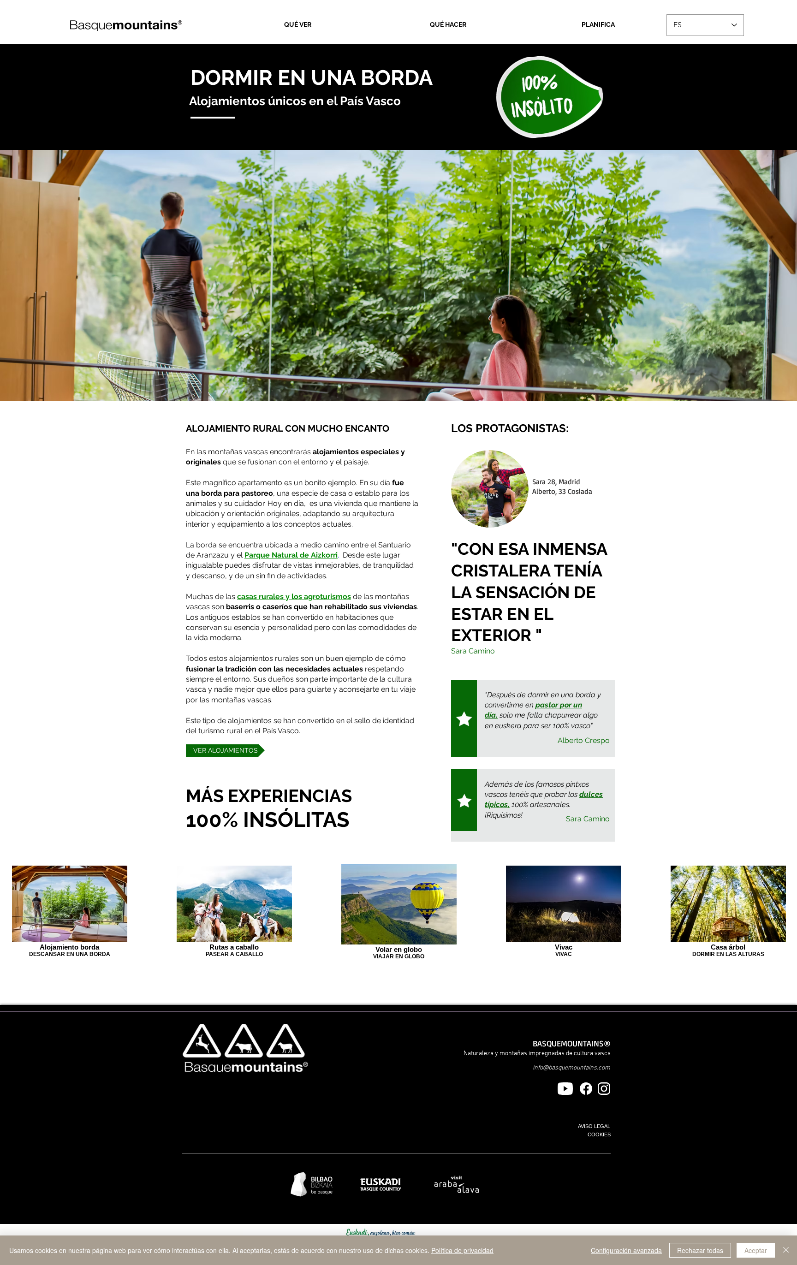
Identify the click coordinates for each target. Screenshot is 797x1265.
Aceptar (755, 1250)
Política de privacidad (462, 1250)
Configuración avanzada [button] (626, 1250)
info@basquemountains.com (571, 1068)
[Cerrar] (785, 1250)
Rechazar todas (700, 1250)
